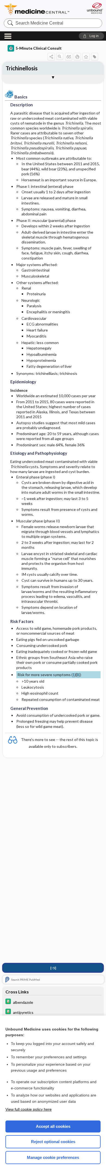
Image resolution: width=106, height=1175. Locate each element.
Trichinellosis (22, 68)
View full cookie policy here (28, 1109)
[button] (91, 36)
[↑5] (53, 968)
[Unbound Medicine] (95, 8)
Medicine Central (37, 9)
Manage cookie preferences (53, 1157)
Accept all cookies (53, 1126)
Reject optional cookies (53, 1141)
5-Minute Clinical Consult (38, 48)
